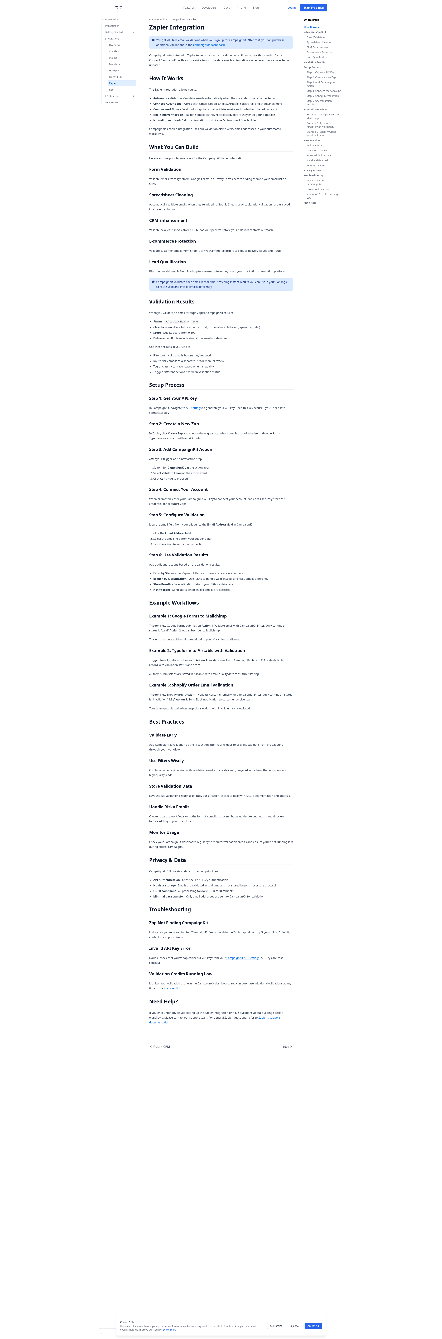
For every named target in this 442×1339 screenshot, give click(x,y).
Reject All (295, 1325)
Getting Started (114, 32)
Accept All (313, 1325)
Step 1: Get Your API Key (320, 72)
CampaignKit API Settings (243, 958)
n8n (111, 89)
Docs (226, 7)
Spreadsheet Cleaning (319, 42)
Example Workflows (316, 109)
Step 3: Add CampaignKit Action (321, 84)
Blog (256, 7)
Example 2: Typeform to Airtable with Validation (320, 124)
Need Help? (311, 202)
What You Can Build (315, 32)
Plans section (172, 988)
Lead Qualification (317, 57)
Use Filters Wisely (317, 150)
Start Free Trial (314, 7)
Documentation (110, 19)
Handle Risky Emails (318, 160)
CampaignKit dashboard (209, 45)
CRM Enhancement (318, 47)
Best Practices (312, 140)
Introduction (112, 25)
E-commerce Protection (320, 52)
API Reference (113, 96)
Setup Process (312, 67)
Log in (292, 7)
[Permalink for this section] (186, 78)
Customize (276, 1325)
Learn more (169, 1329)
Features (189, 7)
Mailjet (113, 57)
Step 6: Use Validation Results (319, 102)
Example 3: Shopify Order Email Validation (321, 133)
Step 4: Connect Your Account (324, 90)
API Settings (194, 408)
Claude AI (114, 51)
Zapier (113, 83)
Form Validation (316, 37)
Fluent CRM (115, 77)
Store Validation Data (319, 155)
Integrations (112, 38)
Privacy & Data (312, 170)
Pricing (241, 7)
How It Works (312, 27)
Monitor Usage (315, 165)
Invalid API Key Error (318, 189)
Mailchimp (115, 64)
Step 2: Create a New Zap (321, 77)
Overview (114, 45)
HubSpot (114, 70)
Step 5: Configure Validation (323, 95)
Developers (209, 7)
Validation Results (314, 62)
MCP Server (111, 102)
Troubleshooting (314, 175)
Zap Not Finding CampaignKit (316, 182)
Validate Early (314, 145)
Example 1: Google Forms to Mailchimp (323, 116)
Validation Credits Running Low (322, 195)
